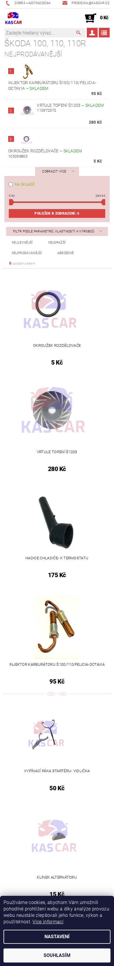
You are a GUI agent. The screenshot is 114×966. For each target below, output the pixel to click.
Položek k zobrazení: (56, 213)
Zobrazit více (54, 171)
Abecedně (65, 253)
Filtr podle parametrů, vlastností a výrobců (54, 231)
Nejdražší (57, 242)
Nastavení (57, 936)
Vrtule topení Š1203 (70, 105)
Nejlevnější (22, 242)
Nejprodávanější (27, 253)
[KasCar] (13, 18)
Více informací (47, 921)
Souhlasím (57, 955)
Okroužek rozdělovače (45, 151)
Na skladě (24, 184)
